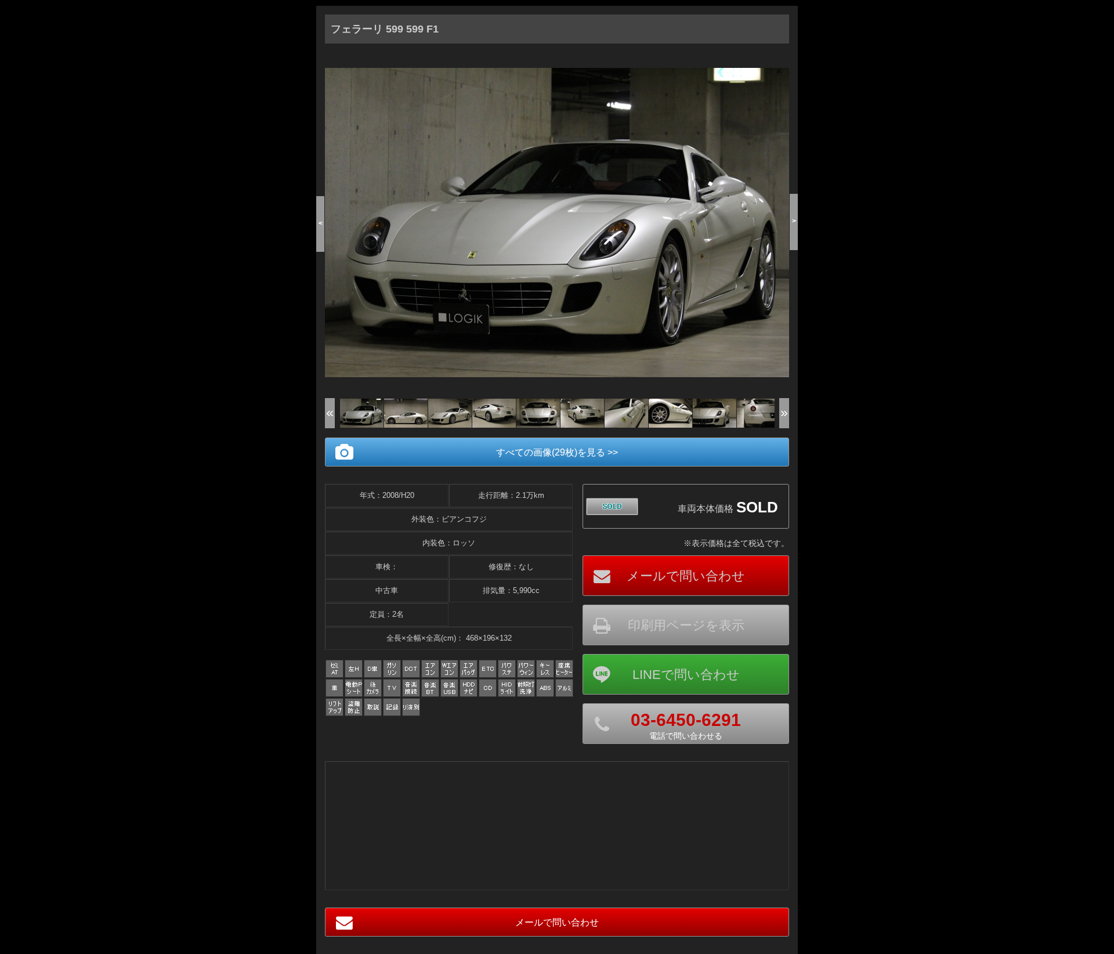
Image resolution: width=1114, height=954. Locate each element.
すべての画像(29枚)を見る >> (557, 452)
